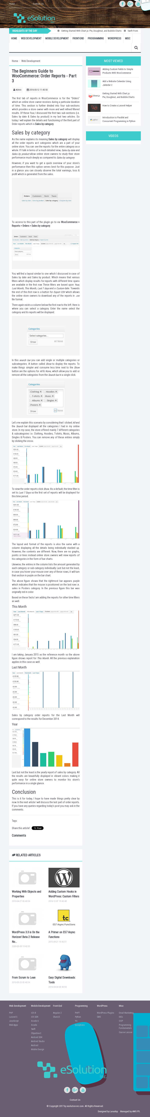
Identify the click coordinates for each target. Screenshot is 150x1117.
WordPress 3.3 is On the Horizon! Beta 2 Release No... (26, 936)
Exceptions (80, 1025)
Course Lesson (125, 1032)
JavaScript (13, 1021)
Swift (33, 1029)
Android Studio (37, 1041)
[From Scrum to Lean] (27, 963)
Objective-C (36, 1033)
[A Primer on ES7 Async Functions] (64, 918)
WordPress (114, 38)
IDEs (121, 1017)
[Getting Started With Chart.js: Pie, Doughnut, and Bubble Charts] (94, 96)
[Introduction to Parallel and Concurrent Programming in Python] (94, 120)
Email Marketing (126, 1013)
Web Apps (13, 1025)
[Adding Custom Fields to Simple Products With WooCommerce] (94, 71)
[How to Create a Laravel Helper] (94, 108)
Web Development (31, 38)
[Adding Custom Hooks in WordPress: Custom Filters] (64, 878)
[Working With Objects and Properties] (27, 878)
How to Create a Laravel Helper (117, 105)
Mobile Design (37, 1049)
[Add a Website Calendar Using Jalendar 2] (94, 84)
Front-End (78, 38)
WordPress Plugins (105, 1013)
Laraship (114, 1111)
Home (12, 3)
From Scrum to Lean (23, 977)
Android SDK (36, 1037)
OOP (121, 1021)
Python (78, 1017)
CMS (99, 1017)
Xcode (34, 1025)
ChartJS (56, 1017)
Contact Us (38, 3)
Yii (76, 1021)
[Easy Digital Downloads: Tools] (64, 963)
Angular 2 (57, 1013)
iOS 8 (33, 1013)
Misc (127, 38)
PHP (11, 1013)
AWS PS (136, 1111)
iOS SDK (34, 1017)
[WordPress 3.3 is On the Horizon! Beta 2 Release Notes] (27, 918)
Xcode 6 (35, 1021)
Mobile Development (57, 38)
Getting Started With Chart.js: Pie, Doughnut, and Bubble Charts (83, 30)
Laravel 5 (13, 1017)
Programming (96, 38)
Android (34, 1045)
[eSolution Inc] (36, 17)
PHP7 (77, 1013)
